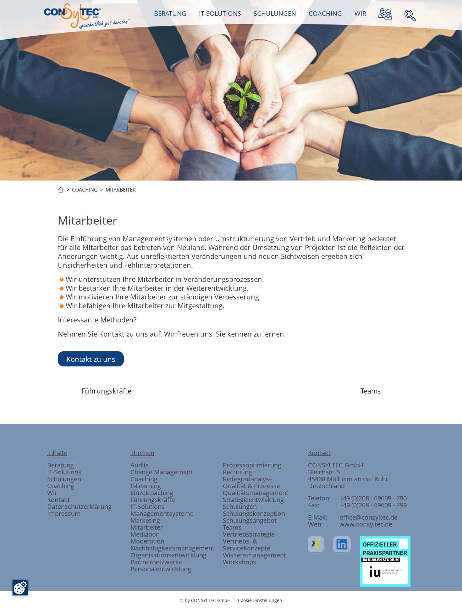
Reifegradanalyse (247, 479)
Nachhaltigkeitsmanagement (172, 548)
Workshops (239, 562)
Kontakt (58, 499)
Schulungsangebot (250, 520)
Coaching (60, 486)
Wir (52, 492)
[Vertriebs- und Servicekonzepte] (299, 275)
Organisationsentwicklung (168, 555)
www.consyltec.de (365, 524)
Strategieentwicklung (253, 499)
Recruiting (237, 472)
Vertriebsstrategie (249, 534)
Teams (370, 390)
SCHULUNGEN (275, 13)
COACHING (325, 13)
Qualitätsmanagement (255, 492)
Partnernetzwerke (156, 562)
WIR (360, 13)
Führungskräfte (106, 390)
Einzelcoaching (151, 492)
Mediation (145, 534)
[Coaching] (265, 275)
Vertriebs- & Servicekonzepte (246, 544)
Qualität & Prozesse (251, 486)
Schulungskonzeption (254, 513)
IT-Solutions (64, 472)
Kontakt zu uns (90, 359)
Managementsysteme (162, 513)
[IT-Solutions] (197, 275)
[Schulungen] (231, 275)
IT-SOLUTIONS (220, 13)
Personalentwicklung (160, 569)
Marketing (145, 520)
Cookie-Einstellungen (260, 600)
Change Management (161, 472)
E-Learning (145, 486)
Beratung (60, 465)
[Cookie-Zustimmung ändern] (20, 587)
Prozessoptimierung (252, 465)
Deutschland (326, 486)
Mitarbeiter (146, 527)
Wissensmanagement (254, 555)
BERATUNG (170, 13)
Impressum (64, 513)
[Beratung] (163, 275)
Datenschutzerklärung (79, 506)
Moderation (147, 541)
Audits (139, 465)
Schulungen (64, 479)
